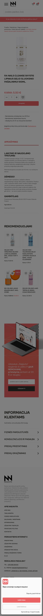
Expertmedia (34, 612)
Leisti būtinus (21, 607)
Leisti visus (21, 600)
